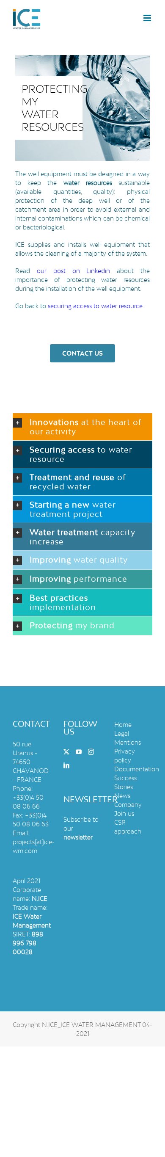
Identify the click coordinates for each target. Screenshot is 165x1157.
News (122, 795)
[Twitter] (66, 752)
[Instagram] (91, 752)
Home (123, 724)
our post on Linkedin (73, 270)
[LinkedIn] (66, 765)
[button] (82, 426)
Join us (124, 813)
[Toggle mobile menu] (147, 18)
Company (128, 804)
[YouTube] (79, 752)
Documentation (136, 769)
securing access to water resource (95, 305)
